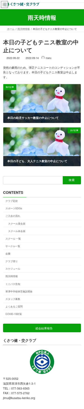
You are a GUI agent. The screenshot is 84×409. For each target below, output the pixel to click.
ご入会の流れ (13, 215)
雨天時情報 (12, 276)
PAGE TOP (78, 393)
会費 (8, 253)
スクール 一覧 (13, 238)
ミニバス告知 (13, 283)
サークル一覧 (13, 246)
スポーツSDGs (14, 208)
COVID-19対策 (14, 314)
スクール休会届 (16, 231)
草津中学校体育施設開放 (19, 291)
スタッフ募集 (13, 299)
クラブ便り (12, 261)
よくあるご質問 (14, 306)
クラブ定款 (12, 200)
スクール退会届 (16, 223)
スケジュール (13, 268)
